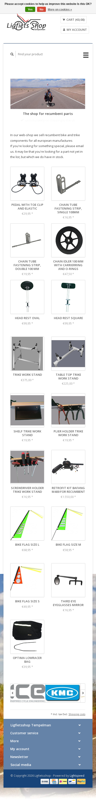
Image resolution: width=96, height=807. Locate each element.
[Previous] (12, 698)
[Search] (12, 54)
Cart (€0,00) (75, 19)
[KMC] (62, 698)
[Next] (82, 698)
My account (76, 30)
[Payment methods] (45, 786)
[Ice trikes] (27, 698)
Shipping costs (77, 719)
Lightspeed (77, 781)
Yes (30, 9)
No (41, 9)
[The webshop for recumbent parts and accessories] (26, 22)
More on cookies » (60, 9)
